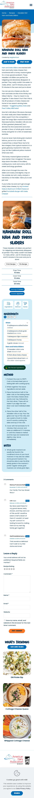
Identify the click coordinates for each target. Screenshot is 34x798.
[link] (17, 663)
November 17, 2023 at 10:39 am (18, 487)
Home (4, 13)
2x (8, 317)
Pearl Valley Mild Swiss (10, 108)
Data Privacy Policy (23, 788)
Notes (25, 307)
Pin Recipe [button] (23, 264)
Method (17, 307)
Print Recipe (10, 264)
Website (7, 612)
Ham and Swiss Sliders (10, 68)
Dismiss (17, 793)
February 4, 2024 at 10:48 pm (18, 503)
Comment (8, 574)
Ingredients (8, 307)
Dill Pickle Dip (17, 677)
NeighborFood (14, 57)
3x (11, 317)
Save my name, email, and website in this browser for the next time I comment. (17, 622)
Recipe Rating (9, 566)
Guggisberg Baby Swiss (18, 106)
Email (6, 604)
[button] (27, 323)
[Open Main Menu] (31, 6)
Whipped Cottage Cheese (17, 740)
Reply (27, 485)
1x (5, 317)
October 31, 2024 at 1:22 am (17, 538)
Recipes (12, 13)
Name (6, 595)
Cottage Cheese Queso (17, 709)
